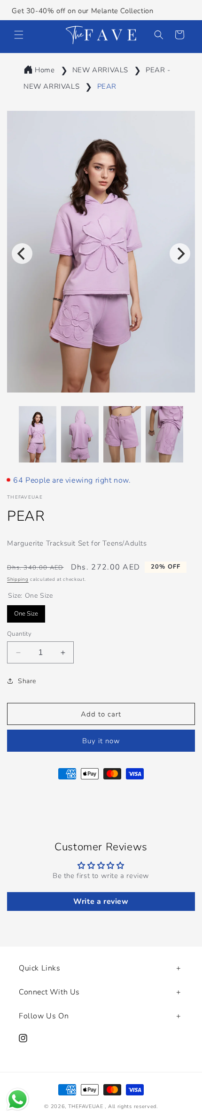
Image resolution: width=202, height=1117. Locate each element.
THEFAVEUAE (85, 1106)
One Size (26, 611)
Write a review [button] (100, 901)
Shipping (18, 579)
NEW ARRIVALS (100, 70)
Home (44, 70)
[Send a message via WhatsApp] (18, 1099)
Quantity (19, 634)
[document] (101, 254)
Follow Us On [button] (44, 1016)
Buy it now (101, 741)
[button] (18, 34)
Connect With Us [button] (49, 992)
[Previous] (22, 253)
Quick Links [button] (40, 968)
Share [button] (27, 681)
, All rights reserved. (131, 1106)
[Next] (180, 253)
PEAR (107, 86)
